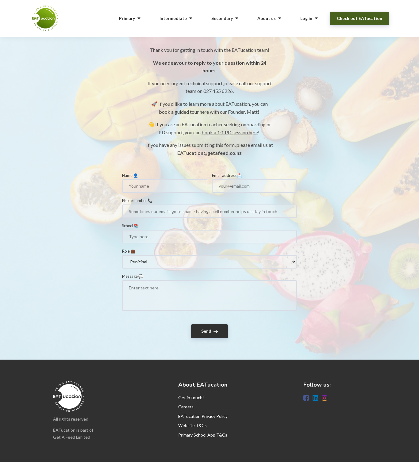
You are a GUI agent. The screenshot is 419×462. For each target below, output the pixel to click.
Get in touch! (191, 397)
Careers (186, 406)
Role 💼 (128, 251)
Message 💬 (132, 276)
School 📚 (130, 225)
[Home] (47, 18)
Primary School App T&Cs (202, 434)
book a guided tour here (184, 112)
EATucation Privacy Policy (203, 416)
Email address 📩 (227, 175)
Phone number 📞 (137, 200)
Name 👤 (130, 175)
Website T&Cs (192, 425)
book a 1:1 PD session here (230, 132)
